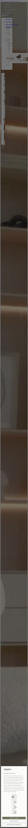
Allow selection (14, 821)
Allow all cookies (14, 818)
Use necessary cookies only (14, 824)
